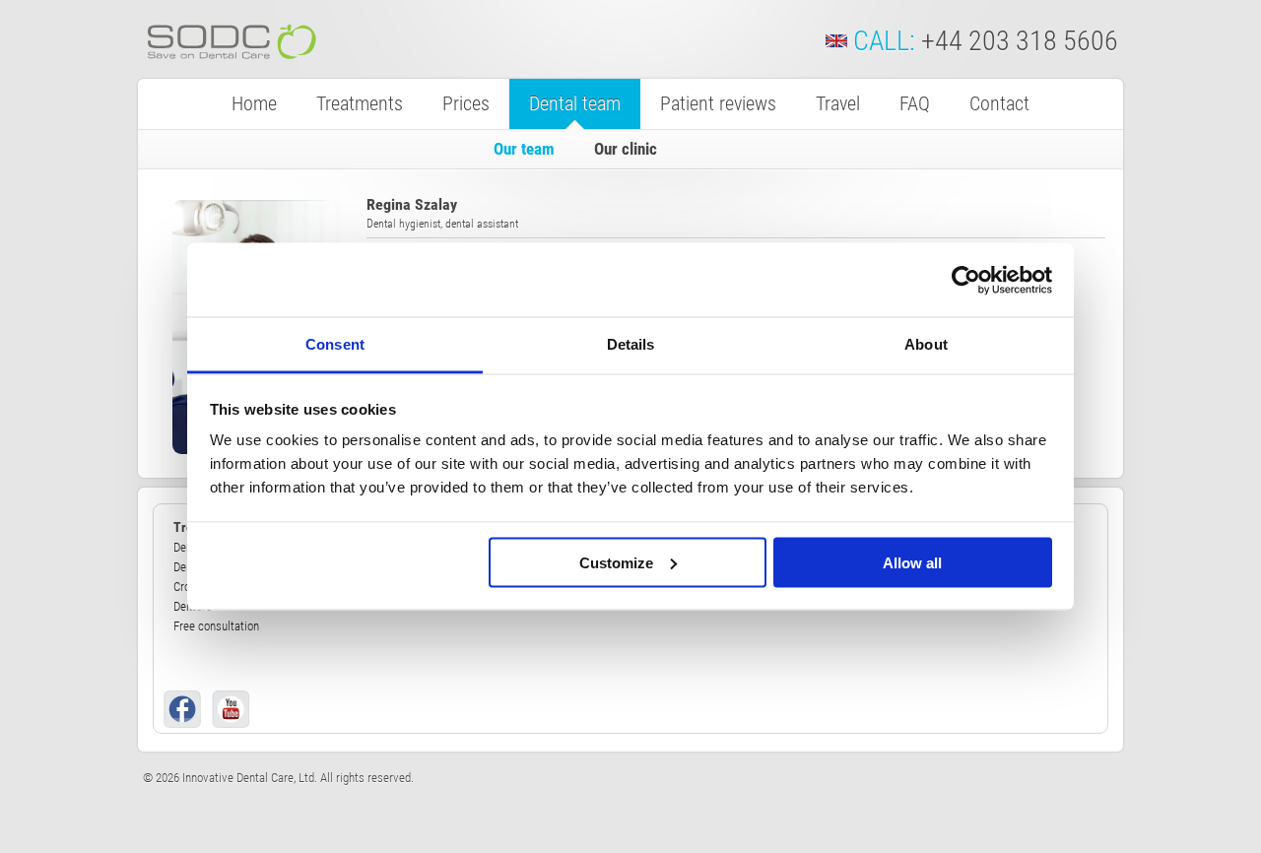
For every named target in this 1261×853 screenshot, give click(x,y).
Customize (616, 562)
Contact (999, 104)
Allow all (912, 562)
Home (254, 104)
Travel (838, 104)
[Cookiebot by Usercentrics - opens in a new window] (966, 280)
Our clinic (625, 149)
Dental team (575, 104)
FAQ (914, 104)
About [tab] (926, 344)
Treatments (359, 104)
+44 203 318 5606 (1019, 41)
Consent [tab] (335, 344)
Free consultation (216, 626)
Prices (466, 104)
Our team (524, 149)
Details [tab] (631, 344)
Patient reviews (718, 104)
